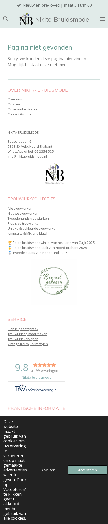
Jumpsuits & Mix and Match (28, 233)
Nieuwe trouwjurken (23, 213)
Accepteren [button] (87, 470)
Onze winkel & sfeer (23, 109)
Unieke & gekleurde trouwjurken (33, 228)
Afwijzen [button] (48, 470)
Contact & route (20, 114)
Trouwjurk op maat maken (27, 334)
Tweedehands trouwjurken (28, 218)
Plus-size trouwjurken (24, 223)
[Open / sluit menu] (102, 19)
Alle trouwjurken (20, 208)
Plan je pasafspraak (23, 329)
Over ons (15, 99)
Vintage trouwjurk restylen (28, 344)
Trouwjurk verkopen (23, 339)
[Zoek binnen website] (5, 19)
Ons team (15, 104)
